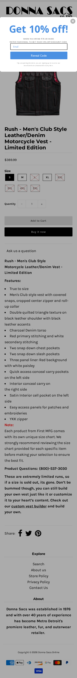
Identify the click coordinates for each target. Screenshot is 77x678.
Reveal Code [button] (39, 55)
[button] (72, 21)
